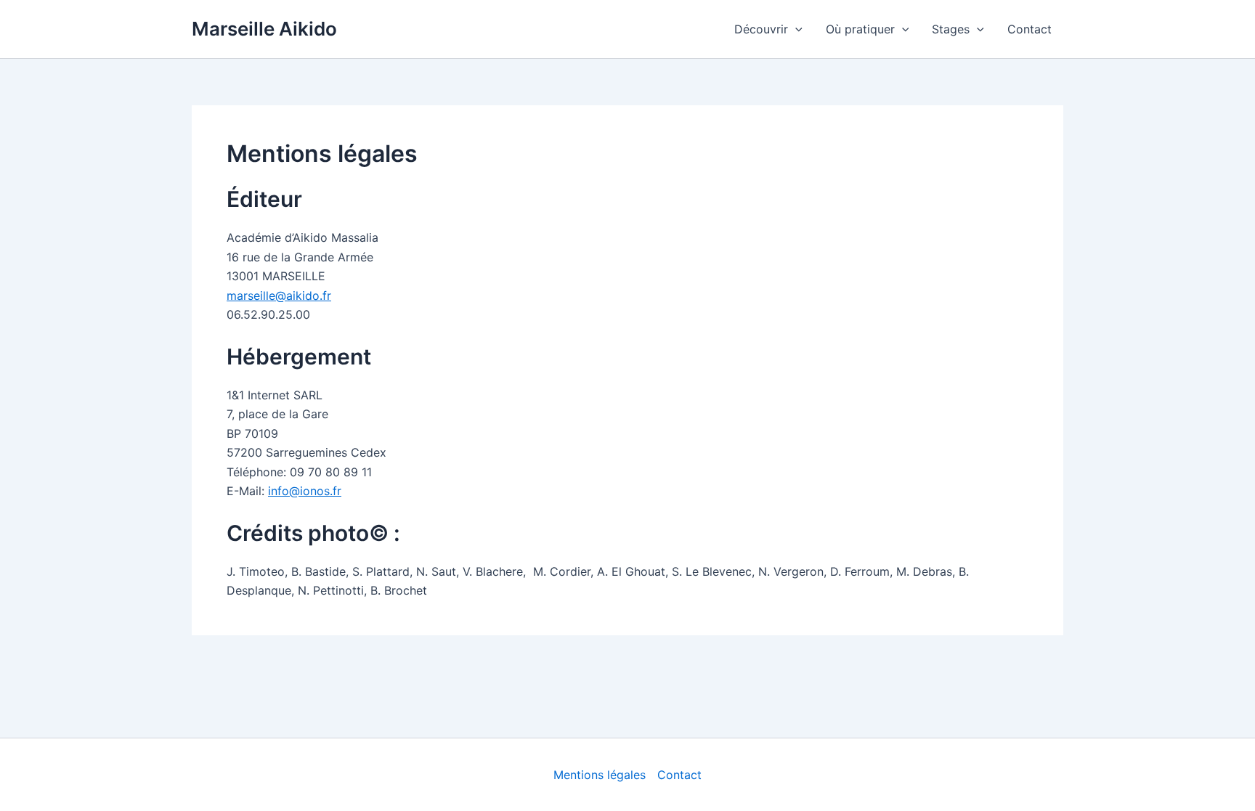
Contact (1029, 29)
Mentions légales (599, 774)
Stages (951, 29)
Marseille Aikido (264, 28)
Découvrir (761, 29)
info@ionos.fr (304, 491)
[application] (795, 29)
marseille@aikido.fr (279, 295)
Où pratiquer (860, 29)
